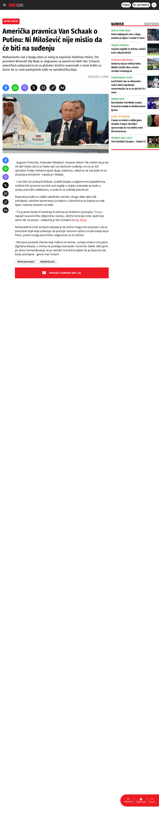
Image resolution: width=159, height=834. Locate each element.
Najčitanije (140, 801)
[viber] (24, 87)
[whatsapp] (15, 87)
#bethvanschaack (25, 261)
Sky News (81, 220)
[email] (43, 87)
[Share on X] (34, 87)
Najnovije (128, 801)
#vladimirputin (47, 261)
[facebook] (5, 87)
